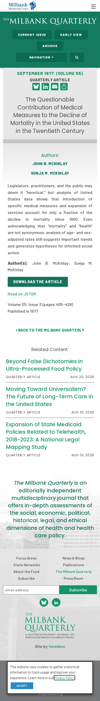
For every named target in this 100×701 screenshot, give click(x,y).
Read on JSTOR (22, 293)
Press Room (73, 578)
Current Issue (32, 35)
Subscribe (26, 578)
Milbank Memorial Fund (22, 6)
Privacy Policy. (64, 678)
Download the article (37, 281)
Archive (50, 46)
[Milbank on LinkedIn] (56, 602)
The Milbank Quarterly (74, 571)
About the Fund (26, 571)
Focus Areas (26, 558)
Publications (73, 564)
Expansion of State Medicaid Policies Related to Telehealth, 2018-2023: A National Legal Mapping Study (46, 436)
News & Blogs (74, 558)
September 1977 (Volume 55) (50, 73)
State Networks (26, 564)
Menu (93, 6)
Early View (71, 35)
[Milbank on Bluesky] (44, 602)
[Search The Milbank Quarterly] (77, 57)
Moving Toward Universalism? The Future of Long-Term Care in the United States (49, 396)
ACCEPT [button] (22, 685)
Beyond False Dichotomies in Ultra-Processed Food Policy (44, 365)
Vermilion (57, 646)
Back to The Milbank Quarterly (50, 330)
